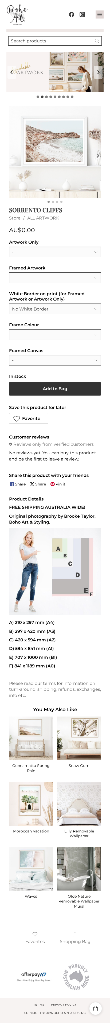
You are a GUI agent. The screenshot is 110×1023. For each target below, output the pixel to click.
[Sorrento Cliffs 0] (55, 152)
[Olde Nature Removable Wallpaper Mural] (79, 869)
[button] (28, 418)
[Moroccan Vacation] (31, 804)
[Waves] (31, 869)
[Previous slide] (11, 72)
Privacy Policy (64, 1004)
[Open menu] (100, 14)
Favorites (35, 941)
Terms (38, 1004)
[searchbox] (55, 41)
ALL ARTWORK (43, 218)
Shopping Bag (75, 941)
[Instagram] (82, 14)
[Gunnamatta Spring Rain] (31, 739)
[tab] (38, 97)
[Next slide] (98, 72)
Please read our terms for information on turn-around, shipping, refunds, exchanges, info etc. (55, 689)
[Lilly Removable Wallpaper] (79, 804)
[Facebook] (71, 14)
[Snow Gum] (79, 739)
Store (15, 218)
